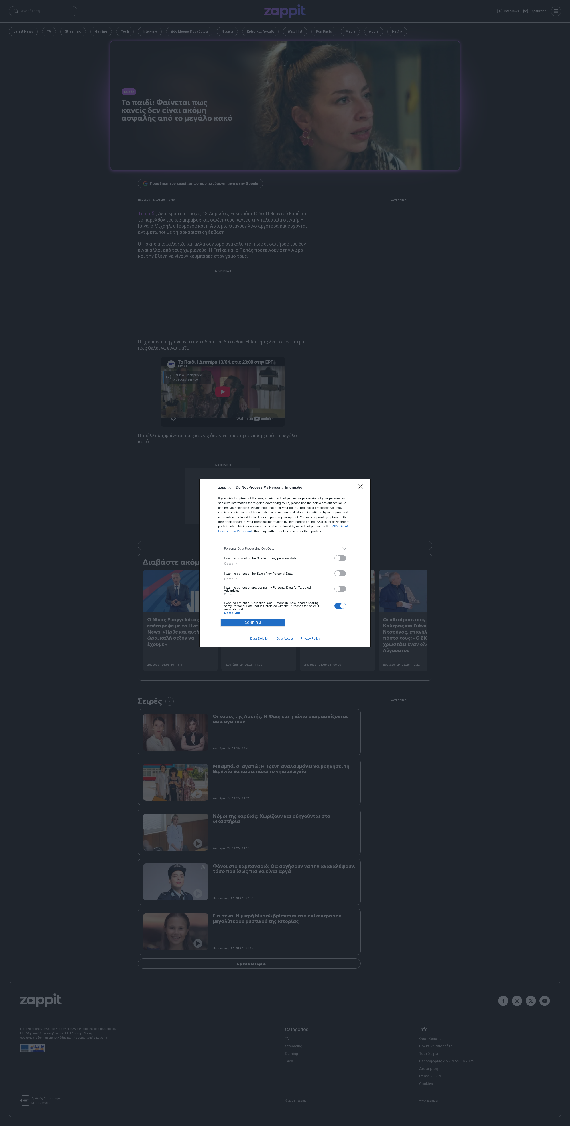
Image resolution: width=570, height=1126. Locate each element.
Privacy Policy (310, 638)
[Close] (362, 488)
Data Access (285, 638)
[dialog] (285, 563)
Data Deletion (259, 638)
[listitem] (285, 548)
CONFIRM (253, 622)
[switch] (340, 558)
